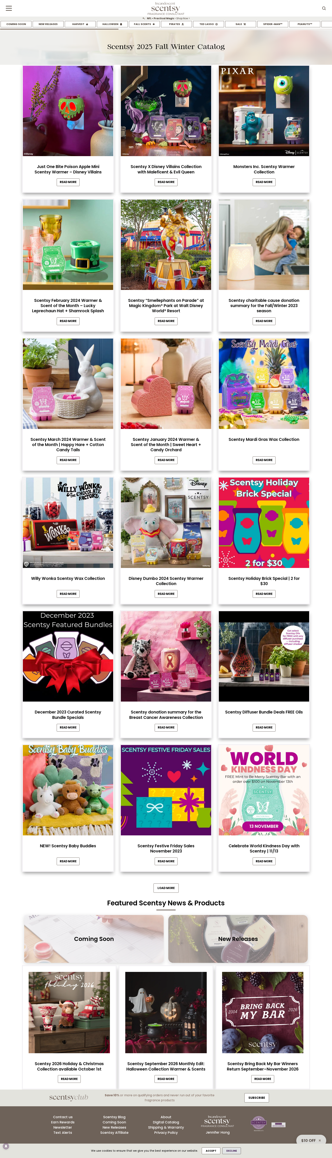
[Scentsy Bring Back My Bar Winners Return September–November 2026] (262, 1013)
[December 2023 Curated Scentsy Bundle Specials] (68, 657)
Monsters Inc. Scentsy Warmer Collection (264, 169)
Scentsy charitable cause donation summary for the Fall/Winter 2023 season (264, 306)
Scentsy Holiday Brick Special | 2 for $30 (264, 581)
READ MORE (71, 1080)
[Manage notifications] (6, 1146)
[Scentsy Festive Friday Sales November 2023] (166, 791)
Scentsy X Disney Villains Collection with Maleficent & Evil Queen (166, 169)
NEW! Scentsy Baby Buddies (68, 846)
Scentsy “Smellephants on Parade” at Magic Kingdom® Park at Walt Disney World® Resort (166, 306)
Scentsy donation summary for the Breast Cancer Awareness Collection (166, 714)
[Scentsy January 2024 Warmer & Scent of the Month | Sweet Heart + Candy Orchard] (166, 385)
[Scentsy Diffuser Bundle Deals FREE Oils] (264, 657)
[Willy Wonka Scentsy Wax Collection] (68, 524)
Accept (211, 1151)
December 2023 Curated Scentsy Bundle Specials (68, 714)
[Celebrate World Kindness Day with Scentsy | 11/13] (264, 791)
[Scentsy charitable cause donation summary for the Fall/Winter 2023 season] (264, 246)
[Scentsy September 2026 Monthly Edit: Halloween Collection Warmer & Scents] (166, 1013)
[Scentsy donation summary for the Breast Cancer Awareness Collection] (166, 657)
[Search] (324, 8)
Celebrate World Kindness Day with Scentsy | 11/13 (264, 848)
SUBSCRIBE (256, 1098)
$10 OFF (308, 1140)
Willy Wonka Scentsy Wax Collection (68, 578)
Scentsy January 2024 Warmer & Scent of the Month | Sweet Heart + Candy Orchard (166, 445)
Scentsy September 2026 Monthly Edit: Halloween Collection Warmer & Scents (165, 1066)
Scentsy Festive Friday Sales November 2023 (166, 848)
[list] (166, 18)
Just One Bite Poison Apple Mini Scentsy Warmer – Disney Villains (68, 169)
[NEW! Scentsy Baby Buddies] (68, 791)
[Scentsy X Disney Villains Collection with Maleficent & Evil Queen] (166, 112)
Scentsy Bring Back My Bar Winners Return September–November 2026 (263, 1066)
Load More (166, 888)
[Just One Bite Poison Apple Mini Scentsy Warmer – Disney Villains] (68, 112)
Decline (231, 1151)
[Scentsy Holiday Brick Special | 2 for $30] (264, 524)
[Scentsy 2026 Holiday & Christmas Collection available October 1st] (69, 1013)
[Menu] (9, 8)
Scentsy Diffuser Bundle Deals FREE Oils (264, 712)
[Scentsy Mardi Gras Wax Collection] (264, 385)
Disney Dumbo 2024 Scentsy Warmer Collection (166, 581)
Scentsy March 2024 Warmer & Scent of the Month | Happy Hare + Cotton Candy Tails (68, 445)
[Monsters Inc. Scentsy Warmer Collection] (264, 112)
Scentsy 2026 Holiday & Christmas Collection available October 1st (69, 1066)
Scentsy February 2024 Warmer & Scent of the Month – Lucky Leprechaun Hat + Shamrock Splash (68, 306)
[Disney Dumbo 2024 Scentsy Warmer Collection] (166, 524)
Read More (70, 183)
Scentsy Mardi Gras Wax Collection (264, 439)
